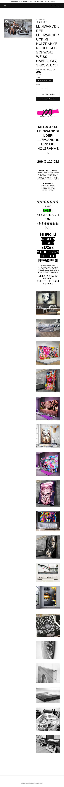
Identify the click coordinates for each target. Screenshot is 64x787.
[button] (5, 5)
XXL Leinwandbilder (29, 783)
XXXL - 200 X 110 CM (44, 80)
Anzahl (38, 84)
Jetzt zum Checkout (48, 99)
